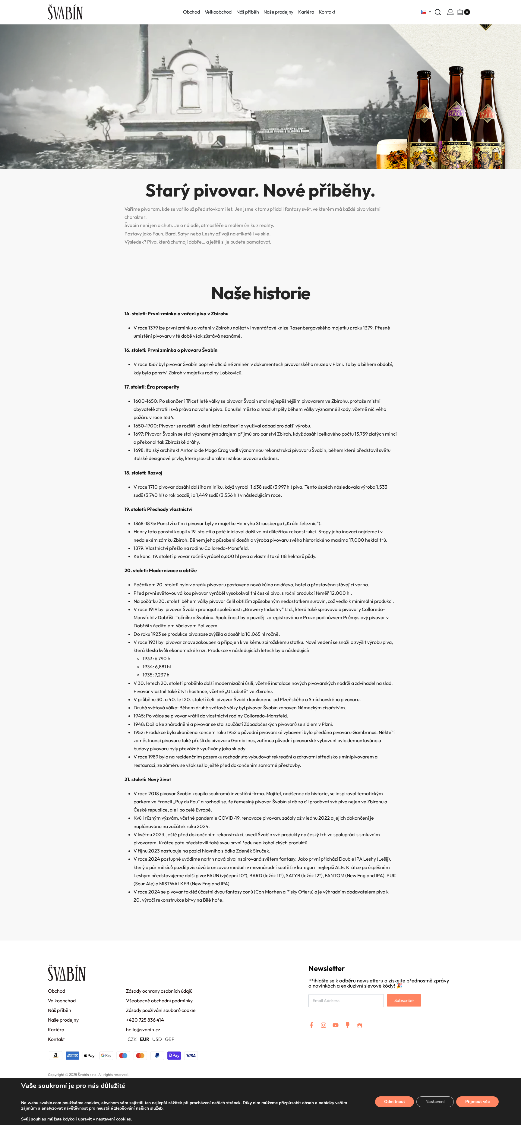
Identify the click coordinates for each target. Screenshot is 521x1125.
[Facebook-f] (311, 1025)
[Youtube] (336, 1025)
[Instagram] (323, 1025)
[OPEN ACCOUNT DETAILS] (450, 12)
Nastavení (435, 1102)
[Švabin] (260, 150)
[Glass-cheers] (360, 1025)
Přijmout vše (477, 1102)
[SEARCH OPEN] (437, 12)
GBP (170, 1039)
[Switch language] (424, 12)
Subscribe (404, 1000)
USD (157, 1039)
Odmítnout (394, 1102)
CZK (132, 1039)
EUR (144, 1039)
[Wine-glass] (348, 1025)
